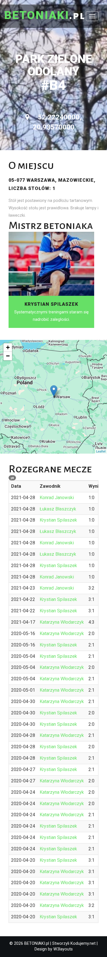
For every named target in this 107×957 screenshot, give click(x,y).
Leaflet (101, 451)
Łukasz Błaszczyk (58, 509)
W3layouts (63, 949)
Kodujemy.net (83, 943)
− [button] (8, 355)
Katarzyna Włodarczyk (62, 622)
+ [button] (8, 347)
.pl (44, 15)
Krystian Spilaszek (58, 520)
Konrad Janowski (57, 497)
